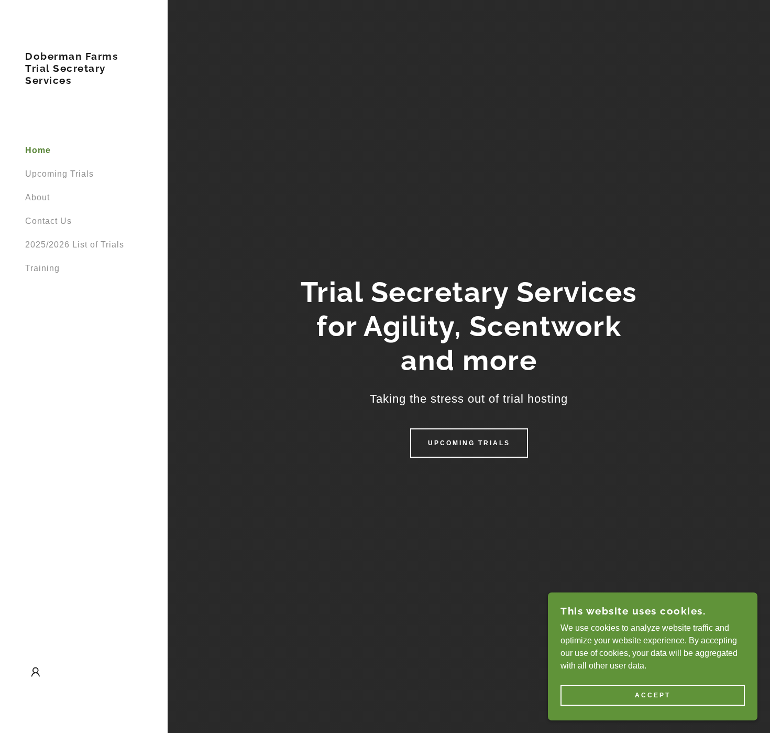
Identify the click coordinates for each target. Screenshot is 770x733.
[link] (83, 81)
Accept (652, 695)
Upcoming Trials (469, 443)
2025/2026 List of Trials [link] (74, 244)
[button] (35, 672)
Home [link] (38, 150)
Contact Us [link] (48, 221)
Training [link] (42, 268)
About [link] (37, 197)
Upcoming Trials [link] (59, 173)
